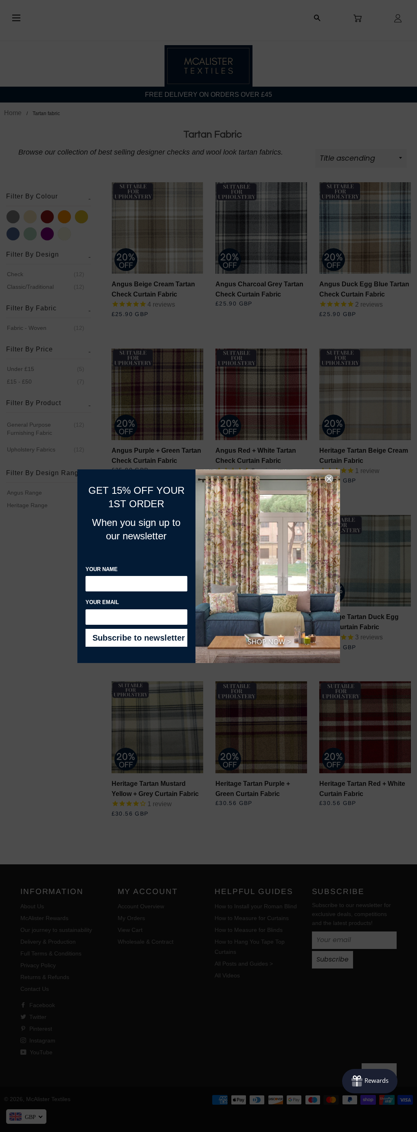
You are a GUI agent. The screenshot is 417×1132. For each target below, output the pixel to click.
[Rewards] (369, 1081)
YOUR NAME (102, 569)
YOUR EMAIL (102, 602)
